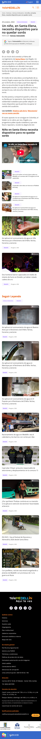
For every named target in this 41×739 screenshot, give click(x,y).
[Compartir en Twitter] (8, 51)
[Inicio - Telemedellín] (11, 7)
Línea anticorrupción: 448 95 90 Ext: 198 (15, 673)
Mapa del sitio (6, 640)
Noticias (8, 13)
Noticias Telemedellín (17, 36)
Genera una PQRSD (8, 651)
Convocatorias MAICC (9, 666)
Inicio (3, 13)
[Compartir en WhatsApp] (12, 51)
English (30, 2)
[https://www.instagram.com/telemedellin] (25, 608)
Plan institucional (8, 630)
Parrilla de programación (10, 648)
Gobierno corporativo (9, 633)
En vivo (36, 715)
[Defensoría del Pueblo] (6, 726)
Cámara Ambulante (18, 13)
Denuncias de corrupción (10, 670)
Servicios (5, 621)
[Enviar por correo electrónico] (17, 51)
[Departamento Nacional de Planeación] (30, 726)
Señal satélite (6, 663)
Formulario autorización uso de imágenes (16, 660)
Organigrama (6, 627)
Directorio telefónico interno (11, 636)
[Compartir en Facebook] (3, 51)
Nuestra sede (6, 624)
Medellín (33, 22)
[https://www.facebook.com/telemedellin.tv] (11, 608)
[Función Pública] (19, 726)
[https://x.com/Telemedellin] (15, 608)
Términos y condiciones (10, 654)
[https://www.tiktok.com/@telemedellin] (20, 608)
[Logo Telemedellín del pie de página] (20, 599)
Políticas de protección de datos (12, 657)
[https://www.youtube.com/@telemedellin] (29, 608)
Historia (4, 618)
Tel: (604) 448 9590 (8, 684)
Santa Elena (20, 59)
